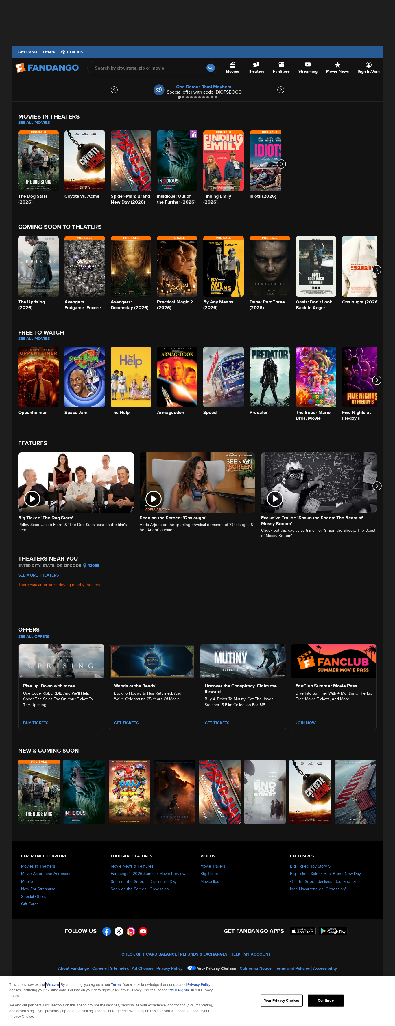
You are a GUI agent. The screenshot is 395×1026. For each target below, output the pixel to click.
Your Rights (179, 990)
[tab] (179, 97)
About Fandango (73, 968)
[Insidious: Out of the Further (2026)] (84, 792)
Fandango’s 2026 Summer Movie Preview (148, 873)
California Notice (256, 968)
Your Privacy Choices (216, 968)
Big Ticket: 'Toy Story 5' (310, 866)
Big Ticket (209, 873)
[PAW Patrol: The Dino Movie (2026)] (130, 792)
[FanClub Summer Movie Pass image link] (333, 660)
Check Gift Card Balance (149, 954)
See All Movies (34, 122)
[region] (197, 1001)
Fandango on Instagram (131, 931)
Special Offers (33, 896)
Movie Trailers (212, 866)
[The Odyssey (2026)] (175, 792)
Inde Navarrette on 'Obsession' (318, 889)
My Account (257, 954)
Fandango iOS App (303, 931)
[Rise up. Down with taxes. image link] (61, 660)
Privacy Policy (169, 968)
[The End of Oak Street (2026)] (265, 792)
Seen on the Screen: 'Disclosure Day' (144, 881)
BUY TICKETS (35, 723)
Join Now (306, 723)
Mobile (27, 881)
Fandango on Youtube (143, 931)
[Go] (210, 68)
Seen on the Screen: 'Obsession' (140, 889)
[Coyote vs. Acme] (310, 792)
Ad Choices (142, 968)
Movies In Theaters (38, 866)
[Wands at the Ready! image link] (152, 660)
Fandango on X (119, 931)
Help (235, 954)
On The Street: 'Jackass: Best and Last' (324, 881)
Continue (326, 1000)
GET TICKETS (217, 723)
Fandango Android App (333, 931)
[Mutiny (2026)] (356, 792)
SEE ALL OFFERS (33, 636)
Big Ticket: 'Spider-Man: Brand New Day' (326, 873)
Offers (49, 52)
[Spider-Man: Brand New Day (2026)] (220, 792)
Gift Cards (27, 52)
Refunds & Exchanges (203, 954)
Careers (99, 968)
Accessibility (325, 968)
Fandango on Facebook (106, 931)
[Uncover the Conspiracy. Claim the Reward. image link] (243, 660)
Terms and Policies (292, 968)
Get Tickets (126, 723)
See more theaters (38, 575)
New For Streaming (38, 889)
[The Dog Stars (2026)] (39, 792)
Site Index (119, 968)
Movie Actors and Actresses (46, 873)
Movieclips (209, 881)
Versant (52, 984)
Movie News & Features (132, 866)
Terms (116, 984)
